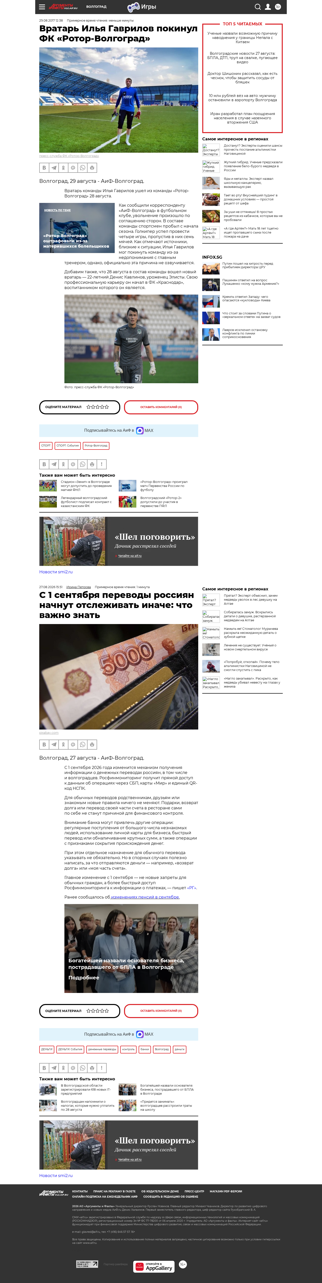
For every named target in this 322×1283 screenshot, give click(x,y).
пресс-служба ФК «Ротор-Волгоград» (69, 156)
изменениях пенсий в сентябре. (145, 897)
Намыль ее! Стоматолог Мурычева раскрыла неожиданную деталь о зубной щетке (251, 633)
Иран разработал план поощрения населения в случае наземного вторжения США (242, 118)
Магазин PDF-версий (226, 1191)
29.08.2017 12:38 (51, 20)
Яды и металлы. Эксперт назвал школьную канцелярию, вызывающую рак (248, 183)
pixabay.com (49, 733)
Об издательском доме (160, 1191)
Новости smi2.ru (56, 572)
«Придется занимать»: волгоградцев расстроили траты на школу (166, 1105)
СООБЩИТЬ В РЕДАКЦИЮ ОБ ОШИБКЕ (170, 1196)
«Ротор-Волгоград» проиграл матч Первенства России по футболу (164, 486)
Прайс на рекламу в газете (114, 1191)
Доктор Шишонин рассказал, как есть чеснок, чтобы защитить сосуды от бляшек (242, 78)
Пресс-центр (194, 1191)
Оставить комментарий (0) (161, 407)
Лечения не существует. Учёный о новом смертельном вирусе (250, 647)
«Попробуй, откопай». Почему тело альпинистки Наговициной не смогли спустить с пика (251, 666)
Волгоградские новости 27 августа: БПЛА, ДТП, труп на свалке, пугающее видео (242, 57)
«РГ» (191, 887)
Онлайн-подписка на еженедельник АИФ (105, 1196)
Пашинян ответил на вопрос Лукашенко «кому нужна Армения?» (250, 282)
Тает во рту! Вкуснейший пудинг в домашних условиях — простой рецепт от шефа (250, 199)
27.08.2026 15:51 (50, 587)
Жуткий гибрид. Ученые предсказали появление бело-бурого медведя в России (253, 166)
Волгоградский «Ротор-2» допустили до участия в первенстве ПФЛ (161, 502)
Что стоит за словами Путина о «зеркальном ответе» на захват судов (251, 315)
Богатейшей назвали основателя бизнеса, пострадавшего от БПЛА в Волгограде (126, 964)
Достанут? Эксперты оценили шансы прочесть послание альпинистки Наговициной (253, 149)
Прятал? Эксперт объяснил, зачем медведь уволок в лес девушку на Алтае (250, 599)
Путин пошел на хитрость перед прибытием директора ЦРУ (247, 265)
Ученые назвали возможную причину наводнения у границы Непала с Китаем (242, 37)
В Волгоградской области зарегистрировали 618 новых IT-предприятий (86, 1089)
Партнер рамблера (116, 1264)
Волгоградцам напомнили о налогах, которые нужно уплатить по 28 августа (87, 1105)
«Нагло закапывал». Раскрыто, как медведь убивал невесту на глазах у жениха (252, 682)
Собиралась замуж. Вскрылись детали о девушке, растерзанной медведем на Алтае (250, 616)
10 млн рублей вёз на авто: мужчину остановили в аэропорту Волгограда (242, 98)
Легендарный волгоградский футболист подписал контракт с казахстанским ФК (86, 502)
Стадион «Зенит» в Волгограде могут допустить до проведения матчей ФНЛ (86, 486)
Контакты (80, 1191)
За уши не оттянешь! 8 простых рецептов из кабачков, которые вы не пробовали (253, 216)
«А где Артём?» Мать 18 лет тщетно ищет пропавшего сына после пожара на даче (251, 232)
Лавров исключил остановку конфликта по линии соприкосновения (245, 333)
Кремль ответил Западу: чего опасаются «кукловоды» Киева (246, 298)
